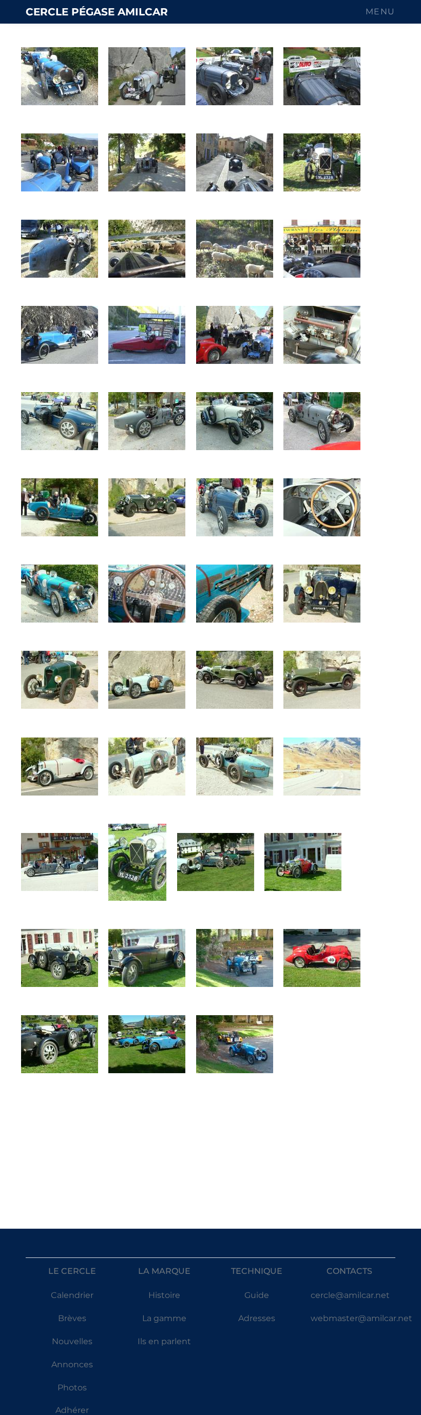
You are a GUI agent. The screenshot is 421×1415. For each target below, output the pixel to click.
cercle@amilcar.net (350, 1295)
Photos (72, 1387)
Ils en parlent (164, 1341)
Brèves (72, 1318)
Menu (380, 11)
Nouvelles (72, 1341)
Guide (256, 1295)
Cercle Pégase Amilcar (97, 12)
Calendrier (72, 1295)
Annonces (72, 1364)
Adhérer (72, 1410)
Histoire (164, 1295)
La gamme (164, 1318)
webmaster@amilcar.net (361, 1318)
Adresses (256, 1318)
